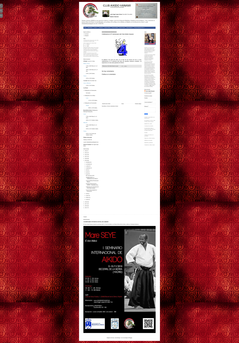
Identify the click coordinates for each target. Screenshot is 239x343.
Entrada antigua (138, 103)
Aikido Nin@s (90, 27)
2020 (86, 158)
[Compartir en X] (124, 66)
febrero (87, 197)
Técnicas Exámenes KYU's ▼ (139, 27)
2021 (86, 156)
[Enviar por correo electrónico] (121, 66)
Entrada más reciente (106, 103)
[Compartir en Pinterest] (126, 66)
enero (87, 199)
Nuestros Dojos (122, 27)
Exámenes (101, 27)
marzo (87, 195)
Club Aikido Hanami (150, 91)
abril (87, 193)
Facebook (87, 33)
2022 (86, 154)
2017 (86, 203)
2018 (86, 201)
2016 (86, 205)
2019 (86, 160)
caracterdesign (117, 337)
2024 (86, 150)
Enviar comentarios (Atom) (112, 106)
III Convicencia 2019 (90, 175)
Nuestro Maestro (130, 27)
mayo (87, 173)
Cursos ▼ (96, 27)
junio (87, 171)
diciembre (88, 162)
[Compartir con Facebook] (125, 66)
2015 (86, 207)
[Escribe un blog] (122, 66)
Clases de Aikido (115, 27)
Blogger (130, 337)
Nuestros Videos (107, 27)
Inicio (85, 27)
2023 (86, 152)
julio (87, 169)
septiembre (88, 168)
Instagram (87, 35)
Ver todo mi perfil (147, 93)
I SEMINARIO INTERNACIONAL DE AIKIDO (95, 221)
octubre (87, 166)
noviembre (88, 164)
